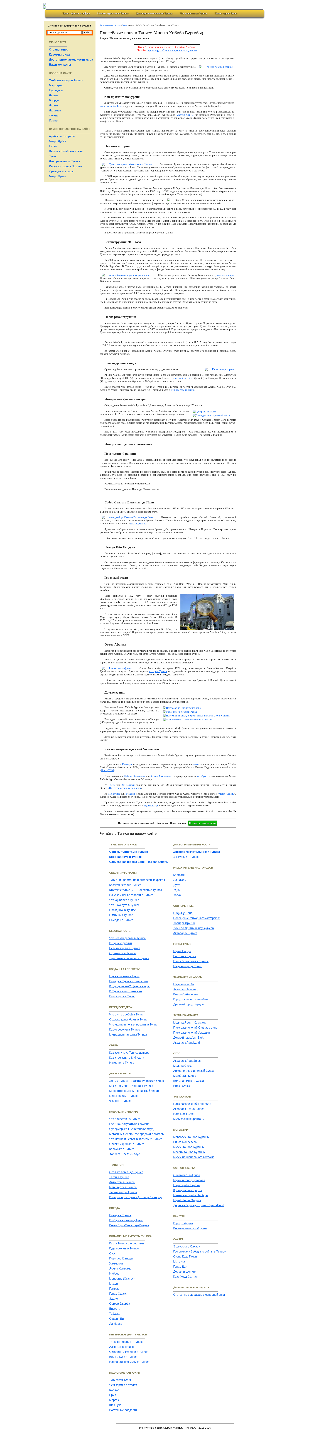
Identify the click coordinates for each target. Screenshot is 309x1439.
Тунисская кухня (120, 1379)
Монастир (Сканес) (121, 1278)
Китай (53, 146)
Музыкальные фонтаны (189, 1118)
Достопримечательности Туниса (154, 13)
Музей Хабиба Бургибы (188, 1147)
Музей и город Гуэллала (189, 1180)
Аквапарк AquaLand (186, 1042)
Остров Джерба (119, 1303)
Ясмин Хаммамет (121, 1268)
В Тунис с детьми (120, 943)
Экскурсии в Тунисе (186, 856)
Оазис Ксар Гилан (185, 1256)
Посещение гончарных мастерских (196, 918)
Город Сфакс (118, 1293)
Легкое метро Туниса (123, 1192)
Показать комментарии (202, 823)
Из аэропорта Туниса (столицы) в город (135, 1197)
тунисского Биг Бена (111, 106)
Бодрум (54, 100)
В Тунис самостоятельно (125, 991)
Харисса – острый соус (124, 1154)
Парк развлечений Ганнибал (192, 1103)
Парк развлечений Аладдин (191, 1032)
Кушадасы (56, 90)
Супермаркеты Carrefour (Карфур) (131, 1128)
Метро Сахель (226, 793)
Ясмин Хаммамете (161, 776)
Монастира (114, 793)
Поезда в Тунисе (120, 1215)
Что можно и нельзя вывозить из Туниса (135, 1139)
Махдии (130, 793)
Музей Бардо (182, 951)
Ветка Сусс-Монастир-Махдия (129, 1225)
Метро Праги (57, 176)
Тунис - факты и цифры (76, 13)
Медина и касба (183, 984)
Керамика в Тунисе (121, 1149)
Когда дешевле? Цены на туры (129, 986)
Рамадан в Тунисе (121, 920)
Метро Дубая (57, 141)
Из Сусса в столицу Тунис (126, 1220)
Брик (112, 1395)
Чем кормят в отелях (123, 1385)
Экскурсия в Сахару (186, 1246)
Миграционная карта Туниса (128, 1034)
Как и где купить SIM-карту (126, 1057)
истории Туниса (158, 671)
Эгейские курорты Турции (66, 80)
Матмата (179, 1261)
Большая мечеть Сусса (188, 1080)
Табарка (114, 1313)
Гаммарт (115, 1288)
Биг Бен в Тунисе (184, 956)
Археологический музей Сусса (193, 1070)
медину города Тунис (182, 390)
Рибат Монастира (185, 1142)
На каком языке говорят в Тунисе (131, 895)
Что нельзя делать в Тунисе (127, 938)
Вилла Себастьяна (185, 994)
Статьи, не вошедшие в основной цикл (199, 1294)
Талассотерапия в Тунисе (126, 1341)
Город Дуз (180, 1266)
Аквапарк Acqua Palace (188, 1108)
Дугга (176, 884)
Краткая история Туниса (125, 884)
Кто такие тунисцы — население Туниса (135, 889)
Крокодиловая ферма (187, 1190)
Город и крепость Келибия (190, 999)
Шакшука (115, 1405)
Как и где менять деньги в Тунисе (131, 1085)
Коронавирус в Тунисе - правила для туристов (172, 50)
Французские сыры (61, 171)
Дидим (53, 105)
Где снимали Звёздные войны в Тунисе (199, 1251)
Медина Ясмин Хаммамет (190, 1022)
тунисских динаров (224, 275)
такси (196, 764)
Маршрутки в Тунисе (123, 1187)
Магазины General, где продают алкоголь (136, 1134)
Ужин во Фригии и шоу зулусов (193, 928)
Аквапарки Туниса (185, 933)
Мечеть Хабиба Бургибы (189, 1152)
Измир (53, 120)
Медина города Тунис (187, 966)
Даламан (55, 110)
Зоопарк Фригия (184, 923)
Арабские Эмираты (62, 136)
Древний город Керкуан (189, 1004)
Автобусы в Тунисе (122, 1182)
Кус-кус (114, 1390)
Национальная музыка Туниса (129, 1361)
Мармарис (56, 85)
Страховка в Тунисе (122, 953)
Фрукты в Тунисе (120, 1100)
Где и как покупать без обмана (129, 1123)
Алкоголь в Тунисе (121, 1346)
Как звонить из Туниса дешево (129, 1052)
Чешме (53, 95)
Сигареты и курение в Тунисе (128, 1351)
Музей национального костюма (193, 1157)
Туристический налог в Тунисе (129, 958)
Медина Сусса (182, 1065)
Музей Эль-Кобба (184, 1075)
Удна (176, 889)
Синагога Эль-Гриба (186, 1175)
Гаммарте (127, 764)
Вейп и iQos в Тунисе (123, 1356)
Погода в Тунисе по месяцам (128, 981)
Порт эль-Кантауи (121, 1258)
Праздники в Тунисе (122, 910)
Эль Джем (180, 879)
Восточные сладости (123, 1410)
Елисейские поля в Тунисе (191, 961)
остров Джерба (138, 523)
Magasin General (185, 115)
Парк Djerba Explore (186, 1185)
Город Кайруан (183, 1223)
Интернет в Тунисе (121, 1062)
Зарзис (114, 1298)
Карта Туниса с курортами (126, 1243)
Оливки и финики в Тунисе (126, 1144)
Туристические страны (110, 25)
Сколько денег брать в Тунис (128, 1019)
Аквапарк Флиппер (185, 989)
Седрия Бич (117, 1318)
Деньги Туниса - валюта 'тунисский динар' (137, 1080)
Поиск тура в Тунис (225, 13)
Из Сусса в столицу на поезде (125, 788)
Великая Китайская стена (66, 151)
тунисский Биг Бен (182, 378)
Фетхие (53, 115)
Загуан (177, 895)
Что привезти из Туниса (193, 13)
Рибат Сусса (181, 1085)
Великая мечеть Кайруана (190, 1228)
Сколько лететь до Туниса (126, 1172)
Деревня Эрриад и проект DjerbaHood (198, 1205)
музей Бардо (151, 805)
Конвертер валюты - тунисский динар (134, 1090)
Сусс (112, 1253)
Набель (114, 1273)
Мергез (114, 1400)
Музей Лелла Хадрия (187, 1200)
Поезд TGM (107, 770)
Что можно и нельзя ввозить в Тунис (133, 1024)
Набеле (128, 776)
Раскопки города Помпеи (65, 166)
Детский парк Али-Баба (188, 1037)
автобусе (201, 776)
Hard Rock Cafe (183, 1113)
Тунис (53, 156)
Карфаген (179, 874)
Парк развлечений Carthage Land (195, 1027)
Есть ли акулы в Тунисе (124, 948)
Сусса (112, 785)
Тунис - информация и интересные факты (137, 879)
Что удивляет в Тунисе (124, 900)
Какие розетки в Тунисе (124, 1029)
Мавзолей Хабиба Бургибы (191, 1137)
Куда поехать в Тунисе (124, 1248)
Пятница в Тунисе (121, 915)
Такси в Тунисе (119, 1177)
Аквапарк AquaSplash (187, 1060)
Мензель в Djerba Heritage (190, 1195)
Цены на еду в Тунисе (123, 1095)
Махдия (114, 1283)
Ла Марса (115, 1323)
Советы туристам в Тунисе (112, 13)
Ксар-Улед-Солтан (185, 1276)
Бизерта (114, 1308)
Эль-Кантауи (128, 785)
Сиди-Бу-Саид (182, 913)
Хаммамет (116, 1263)
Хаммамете (139, 776)
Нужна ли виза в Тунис (124, 976)
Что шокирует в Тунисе (124, 905)
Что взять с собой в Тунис (126, 1014)
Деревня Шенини (184, 1271)
